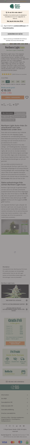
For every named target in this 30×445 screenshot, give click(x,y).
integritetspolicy (8, 28)
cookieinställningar (19, 26)
